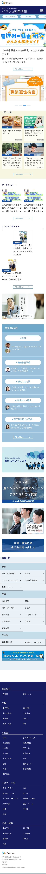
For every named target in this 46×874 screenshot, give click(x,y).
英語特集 (6, 774)
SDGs (5, 738)
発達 (4, 809)
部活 (4, 764)
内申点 (25, 718)
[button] (16, 105)
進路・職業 (7, 724)
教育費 (5, 694)
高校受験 (26, 708)
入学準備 (6, 804)
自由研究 (6, 743)
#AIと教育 (28, 16)
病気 (24, 788)
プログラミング (29, 738)
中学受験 (6, 708)
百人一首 (26, 748)
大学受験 (26, 713)
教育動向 (6, 689)
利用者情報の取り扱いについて (11, 857)
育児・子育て (8, 788)
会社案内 (4, 862)
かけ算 (5, 748)
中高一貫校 (7, 713)
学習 (24, 758)
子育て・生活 (8, 783)
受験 (4, 703)
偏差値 (5, 718)
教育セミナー (28, 694)
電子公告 (4, 864)
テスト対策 (7, 758)
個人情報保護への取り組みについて (12, 859)
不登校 (25, 809)
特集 (24, 724)
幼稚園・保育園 (29, 799)
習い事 (25, 793)
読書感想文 (27, 743)
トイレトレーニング (10, 799)
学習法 (5, 732)
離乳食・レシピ (9, 793)
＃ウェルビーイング (10, 16)
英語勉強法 (27, 769)
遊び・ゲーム (28, 804)
